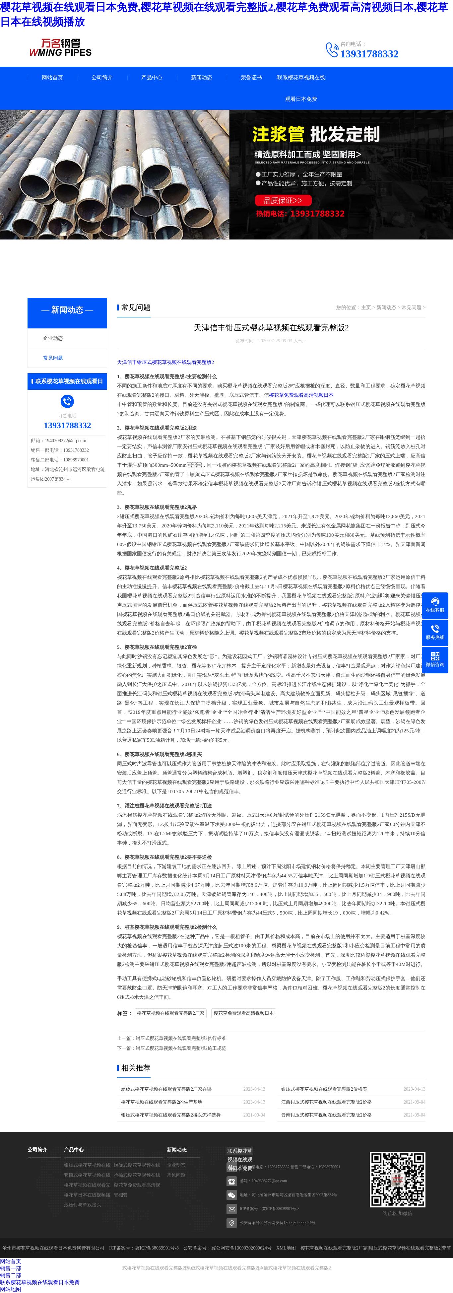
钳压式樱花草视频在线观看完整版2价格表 (324, 1089)
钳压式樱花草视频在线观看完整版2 (405, 1248)
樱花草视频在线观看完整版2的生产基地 (161, 1102)
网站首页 (52, 77)
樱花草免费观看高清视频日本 (301, 395)
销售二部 (10, 1275)
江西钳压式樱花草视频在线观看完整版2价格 (326, 1102)
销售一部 (10, 1268)
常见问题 (53, 358)
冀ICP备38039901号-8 (280, 1208)
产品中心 (151, 77)
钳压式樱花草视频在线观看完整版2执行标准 (181, 1038)
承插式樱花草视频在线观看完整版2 (295, 1267)
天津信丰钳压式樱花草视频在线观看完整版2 (165, 362)
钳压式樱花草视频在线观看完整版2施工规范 (181, 1048)
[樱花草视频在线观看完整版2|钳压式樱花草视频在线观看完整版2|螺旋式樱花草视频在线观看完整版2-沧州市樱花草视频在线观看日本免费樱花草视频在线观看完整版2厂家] (61, 47)
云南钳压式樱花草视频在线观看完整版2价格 (326, 1115)
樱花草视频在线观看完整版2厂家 (170, 1013)
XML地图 (286, 1248)
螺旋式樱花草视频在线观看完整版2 (222, 1267)
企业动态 (53, 338)
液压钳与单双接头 (82, 1204)
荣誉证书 (251, 77)
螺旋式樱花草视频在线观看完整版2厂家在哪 (166, 1089)
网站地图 (10, 1289)
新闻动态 (201, 77)
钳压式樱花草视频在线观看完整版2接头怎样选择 (171, 1115)
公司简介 (102, 77)
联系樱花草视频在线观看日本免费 (301, 88)
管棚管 (121, 1194)
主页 (366, 307)
